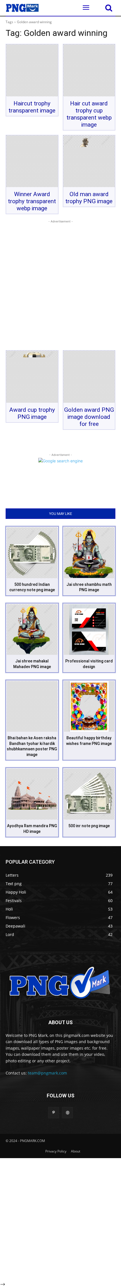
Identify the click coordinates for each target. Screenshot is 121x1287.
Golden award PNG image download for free (89, 416)
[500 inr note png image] (89, 794)
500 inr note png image (89, 826)
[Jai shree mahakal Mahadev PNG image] (32, 629)
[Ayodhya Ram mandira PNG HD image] (32, 794)
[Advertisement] (60, 285)
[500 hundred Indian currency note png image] (32, 552)
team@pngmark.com (47, 1073)
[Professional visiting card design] (89, 629)
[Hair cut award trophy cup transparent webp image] (89, 70)
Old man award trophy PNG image (89, 198)
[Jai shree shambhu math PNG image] (89, 552)
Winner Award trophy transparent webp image (32, 201)
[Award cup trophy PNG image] (32, 377)
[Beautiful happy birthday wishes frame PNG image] (89, 706)
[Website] (67, 1112)
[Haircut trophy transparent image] (32, 70)
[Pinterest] (53, 1112)
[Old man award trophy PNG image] (89, 161)
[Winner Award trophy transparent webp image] (32, 161)
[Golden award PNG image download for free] (89, 377)
